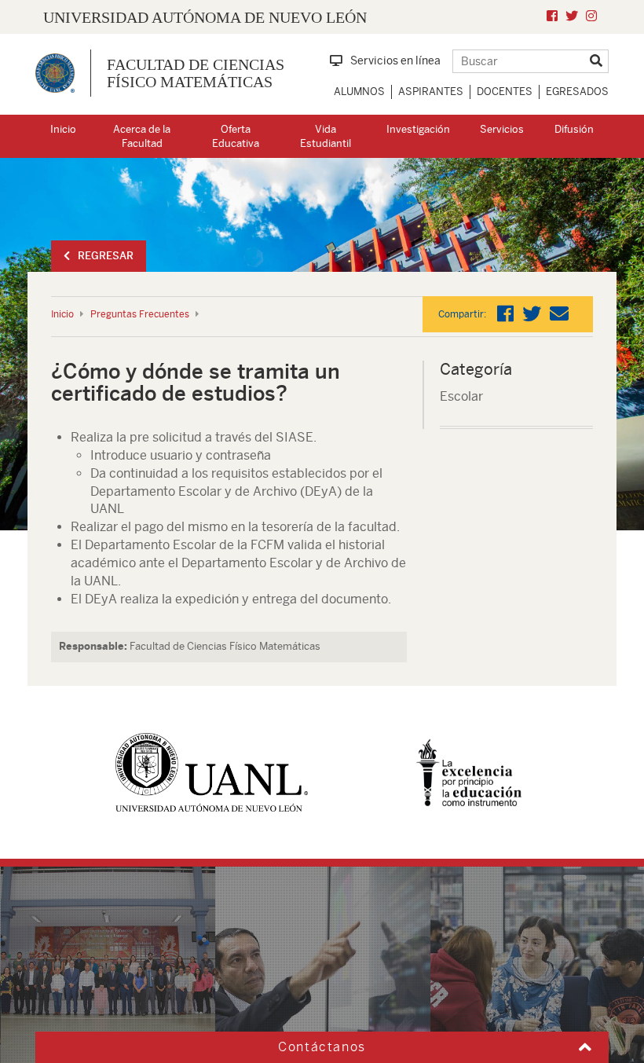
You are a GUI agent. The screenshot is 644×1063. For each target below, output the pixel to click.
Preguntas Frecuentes (139, 314)
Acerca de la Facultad (141, 136)
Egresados (577, 91)
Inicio (63, 129)
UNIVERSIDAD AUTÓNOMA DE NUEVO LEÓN (205, 17)
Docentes (504, 91)
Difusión (574, 129)
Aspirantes (430, 91)
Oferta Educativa (235, 136)
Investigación (418, 129)
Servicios (502, 129)
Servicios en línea (395, 60)
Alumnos (359, 91)
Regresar (106, 256)
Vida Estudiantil (325, 136)
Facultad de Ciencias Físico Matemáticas (195, 73)
